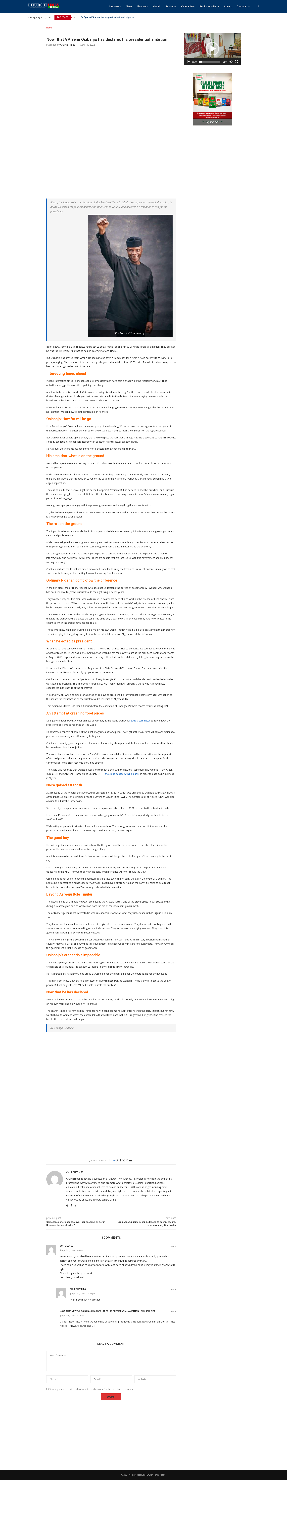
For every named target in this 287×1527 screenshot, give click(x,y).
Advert (228, 6)
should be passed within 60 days (122, 773)
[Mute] (231, 61)
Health (156, 6)
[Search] (258, 6)
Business (170, 6)
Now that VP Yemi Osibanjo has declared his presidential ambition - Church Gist (107, 1311)
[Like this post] (116, 1160)
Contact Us (243, 6)
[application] (212, 49)
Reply (173, 1246)
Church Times (67, 44)
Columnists (187, 6)
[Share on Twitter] (123, 1160)
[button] (74, 17)
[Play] (188, 61)
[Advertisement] (111, 99)
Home (49, 27)
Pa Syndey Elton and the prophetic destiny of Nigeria (107, 17)
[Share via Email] (130, 1160)
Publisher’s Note (209, 6)
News (129, 6)
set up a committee (139, 720)
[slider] (209, 62)
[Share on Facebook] (120, 1160)
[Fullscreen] (236, 61)
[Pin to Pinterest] (127, 1160)
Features (142, 6)
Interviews (115, 6)
